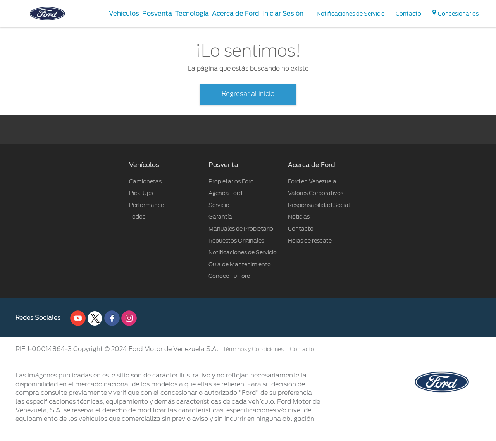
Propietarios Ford (231, 181)
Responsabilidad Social (319, 205)
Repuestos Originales (236, 241)
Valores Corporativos (315, 193)
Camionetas (145, 181)
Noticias (299, 217)
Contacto (300, 229)
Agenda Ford (225, 193)
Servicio (218, 205)
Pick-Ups (141, 193)
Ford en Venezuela (312, 181)
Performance (146, 205)
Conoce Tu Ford (229, 276)
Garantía (220, 217)
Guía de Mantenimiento (239, 264)
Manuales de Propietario (240, 229)
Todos (137, 217)
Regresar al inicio (248, 94)
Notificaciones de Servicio (242, 252)
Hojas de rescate (310, 241)
